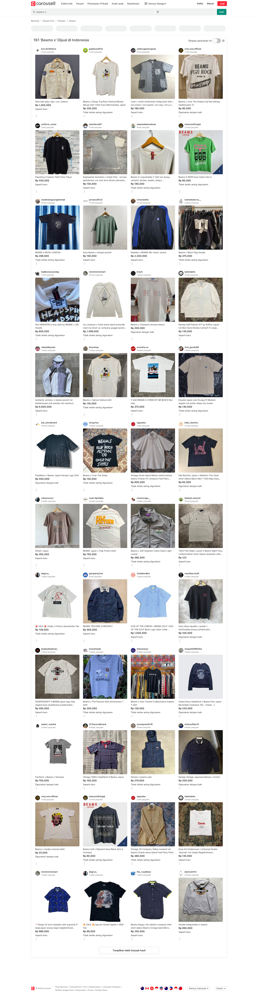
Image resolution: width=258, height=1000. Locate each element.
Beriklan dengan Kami (64, 990)
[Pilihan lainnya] (36, 116)
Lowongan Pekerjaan (111, 987)
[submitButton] (221, 12)
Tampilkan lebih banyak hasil (129, 950)
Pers (85, 987)
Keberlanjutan (94, 987)
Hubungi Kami (75, 987)
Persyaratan (81, 990)
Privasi (90, 990)
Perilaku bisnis (101, 990)
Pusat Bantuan (61, 987)
